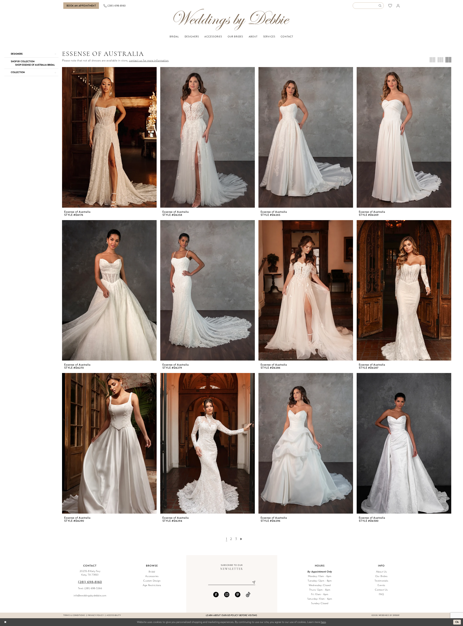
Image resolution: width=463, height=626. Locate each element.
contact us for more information (149, 60)
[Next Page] (241, 539)
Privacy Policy (96, 615)
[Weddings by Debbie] (231, 19)
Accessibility (114, 615)
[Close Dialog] (5, 622)
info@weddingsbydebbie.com (90, 595)
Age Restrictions (152, 585)
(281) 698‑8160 (90, 582)
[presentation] (109, 137)
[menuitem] (81, 5)
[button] (398, 5)
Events (381, 585)
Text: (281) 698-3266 (90, 588)
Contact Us (381, 589)
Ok (457, 622)
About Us (381, 571)
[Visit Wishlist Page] (390, 5)
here (323, 622)
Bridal (152, 571)
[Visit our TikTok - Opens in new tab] (248, 594)
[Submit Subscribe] (252, 582)
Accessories (152, 576)
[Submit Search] (381, 6)
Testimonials (381, 580)
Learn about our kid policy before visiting (231, 615)
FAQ (381, 594)
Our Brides (381, 576)
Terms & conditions (74, 615)
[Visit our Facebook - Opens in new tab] (216, 594)
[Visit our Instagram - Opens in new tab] (227, 594)
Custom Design (151, 580)
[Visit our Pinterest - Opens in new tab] (237, 594)
